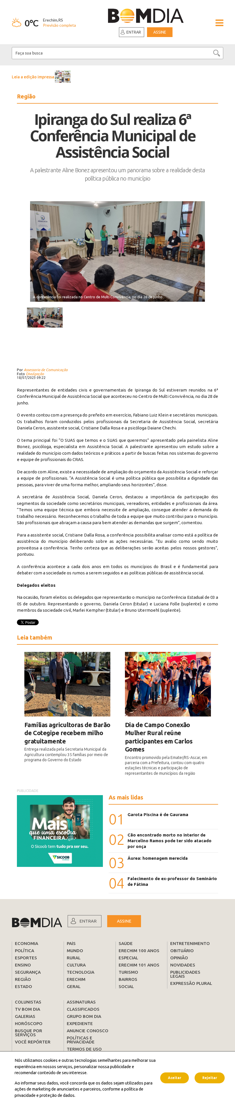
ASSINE (124, 921)
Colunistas (28, 1002)
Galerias (25, 1016)
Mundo (75, 950)
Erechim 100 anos (139, 950)
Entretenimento (190, 943)
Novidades (182, 964)
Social (126, 986)
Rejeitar (209, 1078)
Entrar (133, 32)
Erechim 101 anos (139, 964)
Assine (159, 32)
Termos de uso (84, 1049)
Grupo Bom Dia (84, 1016)
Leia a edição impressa (33, 77)
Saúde (126, 943)
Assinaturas (81, 1002)
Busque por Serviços (28, 1032)
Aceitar (174, 1078)
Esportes (26, 957)
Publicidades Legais (185, 974)
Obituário (182, 950)
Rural (74, 957)
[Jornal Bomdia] (146, 16)
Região (23, 979)
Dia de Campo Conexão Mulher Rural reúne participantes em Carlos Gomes (159, 737)
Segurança (28, 972)
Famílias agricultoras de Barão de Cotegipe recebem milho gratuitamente (67, 733)
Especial (128, 957)
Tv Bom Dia (27, 1009)
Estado (23, 986)
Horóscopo (28, 1023)
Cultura (76, 964)
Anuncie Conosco (87, 1030)
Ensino (23, 964)
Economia (26, 943)
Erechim (76, 979)
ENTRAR (88, 921)
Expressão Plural (191, 983)
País (71, 943)
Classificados (83, 1009)
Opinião (179, 957)
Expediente (80, 1023)
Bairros (128, 979)
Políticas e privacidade (81, 1039)
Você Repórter (32, 1041)
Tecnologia (80, 972)
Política (24, 950)
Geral (74, 986)
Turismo (128, 972)
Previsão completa (59, 25)
